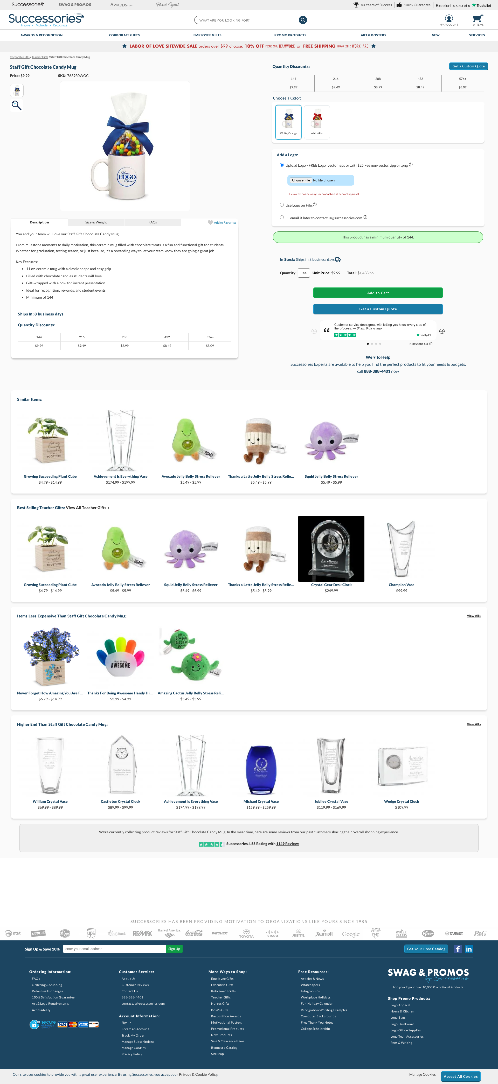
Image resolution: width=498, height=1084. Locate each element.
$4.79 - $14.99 (50, 479)
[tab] (39, 222)
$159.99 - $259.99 (261, 804)
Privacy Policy (132, 1054)
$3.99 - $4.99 (120, 696)
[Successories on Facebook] (458, 949)
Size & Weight (96, 222)
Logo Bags (398, 1017)
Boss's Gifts (219, 1010)
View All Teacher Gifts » (87, 507)
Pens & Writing (401, 1043)
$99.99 (401, 587)
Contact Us (130, 991)
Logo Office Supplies (406, 1030)
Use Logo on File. (299, 205)
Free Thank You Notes (317, 1022)
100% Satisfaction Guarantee (53, 997)
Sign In (127, 1023)
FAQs (153, 222)
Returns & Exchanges (47, 991)
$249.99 (331, 587)
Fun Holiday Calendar (317, 1003)
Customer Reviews (135, 985)
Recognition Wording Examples (324, 1010)
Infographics (310, 991)
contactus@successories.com (143, 1003)
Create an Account (135, 1029)
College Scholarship (315, 1029)
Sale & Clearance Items (227, 1041)
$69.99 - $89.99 (50, 804)
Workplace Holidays (316, 997)
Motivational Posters (226, 1022)
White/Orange (288, 133)
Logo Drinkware (402, 1024)
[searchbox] (250, 20)
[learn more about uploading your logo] (411, 165)
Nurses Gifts (220, 1003)
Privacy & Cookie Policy (198, 1074)
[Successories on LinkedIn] (469, 949)
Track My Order (133, 1035)
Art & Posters (373, 35)
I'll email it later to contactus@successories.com (324, 218)
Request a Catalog (224, 1048)
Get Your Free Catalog (426, 949)
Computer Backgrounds (318, 1016)
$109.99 (401, 804)
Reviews (287, 843)
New (436, 35)
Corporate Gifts (124, 35)
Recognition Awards (226, 1016)
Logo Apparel (400, 1005)
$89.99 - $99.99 (120, 804)
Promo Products (290, 35)
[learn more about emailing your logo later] (365, 218)
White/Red (317, 133)
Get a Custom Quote (469, 66)
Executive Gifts (222, 985)
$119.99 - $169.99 (331, 804)
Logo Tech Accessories (407, 1036)
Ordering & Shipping (47, 985)
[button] (28, 4)
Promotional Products (227, 1029)
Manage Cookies (134, 1048)
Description (39, 222)
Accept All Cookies (461, 1076)
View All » (474, 616)
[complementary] (249, 46)
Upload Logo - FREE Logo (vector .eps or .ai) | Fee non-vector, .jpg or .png (347, 165)
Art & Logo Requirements (50, 1003)
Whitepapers (310, 985)
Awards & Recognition (41, 35)
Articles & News (312, 979)
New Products (221, 1035)
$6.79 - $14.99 (50, 696)
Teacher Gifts (221, 997)
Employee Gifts (207, 35)
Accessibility (41, 1010)
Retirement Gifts (223, 991)
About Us (128, 979)
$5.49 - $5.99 (191, 479)
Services (477, 35)
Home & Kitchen (402, 1011)
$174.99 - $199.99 (121, 479)
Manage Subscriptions (138, 1042)
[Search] (303, 20)
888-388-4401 (132, 997)
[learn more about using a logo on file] (315, 205)
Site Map (217, 1054)
